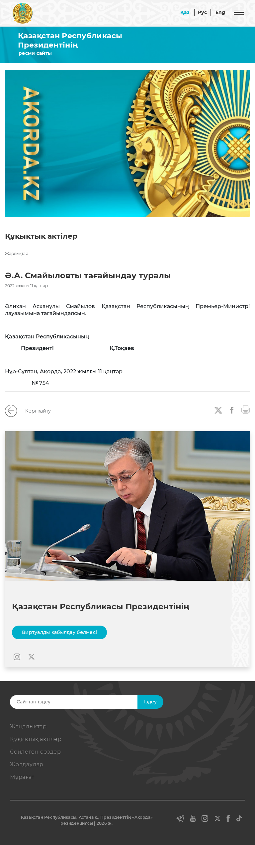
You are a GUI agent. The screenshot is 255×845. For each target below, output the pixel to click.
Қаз (185, 12)
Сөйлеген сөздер (35, 752)
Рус (202, 12)
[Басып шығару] (245, 409)
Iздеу (150, 702)
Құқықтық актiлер (36, 739)
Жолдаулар (26, 764)
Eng (220, 12)
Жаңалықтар (28, 726)
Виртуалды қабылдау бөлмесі (59, 632)
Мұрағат (22, 777)
